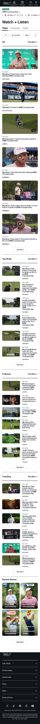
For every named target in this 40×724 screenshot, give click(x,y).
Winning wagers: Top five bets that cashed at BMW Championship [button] (19, 140)
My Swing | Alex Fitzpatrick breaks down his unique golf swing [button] (29, 424)
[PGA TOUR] (7, 654)
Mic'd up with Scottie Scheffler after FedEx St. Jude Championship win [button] (30, 504)
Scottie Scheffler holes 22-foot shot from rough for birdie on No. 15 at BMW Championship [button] (29, 304)
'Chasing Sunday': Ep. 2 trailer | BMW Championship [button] (29, 411)
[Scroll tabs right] (36, 35)
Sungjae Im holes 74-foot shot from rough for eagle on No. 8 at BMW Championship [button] (29, 337)
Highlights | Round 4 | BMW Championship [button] (18, 107)
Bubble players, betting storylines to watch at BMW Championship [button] (29, 534)
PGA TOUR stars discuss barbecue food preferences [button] (29, 399)
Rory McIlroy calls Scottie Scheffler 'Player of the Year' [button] (29, 547)
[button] (6, 35)
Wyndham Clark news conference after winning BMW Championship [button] (17, 75)
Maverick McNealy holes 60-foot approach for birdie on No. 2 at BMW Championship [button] (29, 353)
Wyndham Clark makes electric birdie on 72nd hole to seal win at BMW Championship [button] (19, 206)
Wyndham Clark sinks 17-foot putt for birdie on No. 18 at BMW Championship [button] (19, 240)
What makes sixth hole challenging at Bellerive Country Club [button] (29, 438)
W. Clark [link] (10, 15)
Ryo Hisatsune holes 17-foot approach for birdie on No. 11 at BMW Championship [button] (29, 288)
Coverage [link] (15, 28)
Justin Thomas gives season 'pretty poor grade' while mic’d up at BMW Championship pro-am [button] (30, 454)
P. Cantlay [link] (34, 15)
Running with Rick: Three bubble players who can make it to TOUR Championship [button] (29, 519)
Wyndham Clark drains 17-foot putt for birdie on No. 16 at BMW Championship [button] (29, 272)
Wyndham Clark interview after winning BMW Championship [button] (19, 173)
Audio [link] (25, 28)
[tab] (5, 28)
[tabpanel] (20, 341)
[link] (7, 3)
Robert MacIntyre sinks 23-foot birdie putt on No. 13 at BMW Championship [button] (29, 321)
